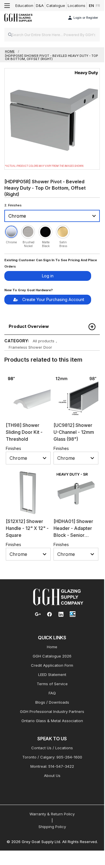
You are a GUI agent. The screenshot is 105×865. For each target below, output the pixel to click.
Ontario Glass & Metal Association (52, 720)
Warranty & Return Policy (52, 814)
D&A (40, 5)
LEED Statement (52, 674)
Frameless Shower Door (30, 347)
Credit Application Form (52, 665)
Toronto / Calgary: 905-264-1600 (52, 757)
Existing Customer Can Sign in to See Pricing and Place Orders (50, 263)
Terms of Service (52, 683)
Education (24, 5)
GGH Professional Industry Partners (52, 711)
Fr (98, 5)
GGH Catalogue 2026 (52, 656)
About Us (52, 775)
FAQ (52, 693)
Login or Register (85, 17)
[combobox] (52, 35)
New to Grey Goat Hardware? (28, 290)
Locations (76, 5)
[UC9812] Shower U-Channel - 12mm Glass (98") (74, 432)
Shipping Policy (52, 826)
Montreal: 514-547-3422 (52, 766)
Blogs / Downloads (52, 702)
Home (52, 646)
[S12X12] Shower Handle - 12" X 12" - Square (27, 528)
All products (43, 341)
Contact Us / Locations (52, 748)
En (91, 5)
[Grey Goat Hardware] (58, 596)
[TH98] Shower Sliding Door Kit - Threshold (24, 432)
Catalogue (55, 5)
